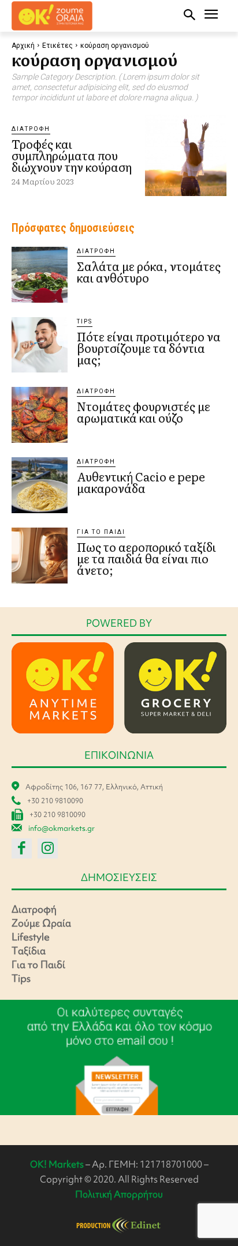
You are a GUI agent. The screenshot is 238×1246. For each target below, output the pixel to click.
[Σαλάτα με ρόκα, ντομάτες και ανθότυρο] (40, 275)
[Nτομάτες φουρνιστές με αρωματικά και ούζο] (40, 415)
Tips (84, 321)
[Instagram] (48, 848)
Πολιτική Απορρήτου (119, 1194)
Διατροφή (31, 129)
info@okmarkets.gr (61, 828)
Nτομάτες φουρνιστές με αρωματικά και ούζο (143, 411)
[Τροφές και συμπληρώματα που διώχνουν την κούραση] (185, 155)
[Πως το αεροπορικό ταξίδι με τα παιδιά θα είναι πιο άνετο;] (40, 556)
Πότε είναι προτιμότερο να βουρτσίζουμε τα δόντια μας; (149, 348)
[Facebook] (22, 848)
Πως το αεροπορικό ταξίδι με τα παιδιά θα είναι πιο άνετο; (146, 558)
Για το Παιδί (101, 532)
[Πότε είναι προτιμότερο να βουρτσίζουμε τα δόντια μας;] (40, 345)
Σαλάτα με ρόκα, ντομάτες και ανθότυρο (149, 271)
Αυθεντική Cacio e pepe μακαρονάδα (141, 482)
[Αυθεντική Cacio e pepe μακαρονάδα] (40, 485)
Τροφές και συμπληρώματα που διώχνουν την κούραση (72, 155)
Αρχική (23, 46)
